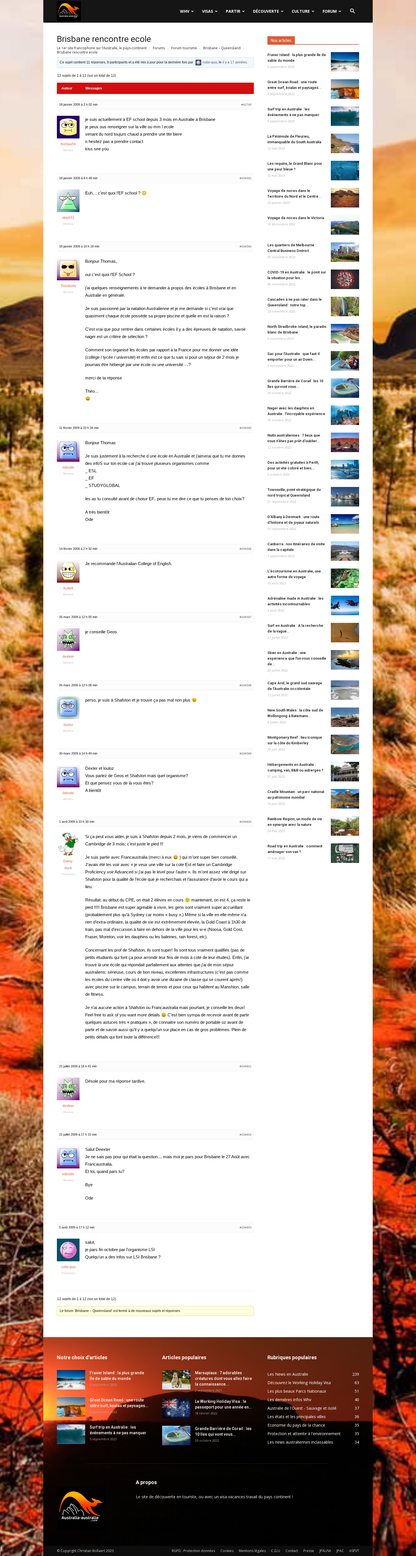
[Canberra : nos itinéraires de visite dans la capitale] (345, 551)
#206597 (246, 617)
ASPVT (354, 1550)
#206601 (246, 1066)
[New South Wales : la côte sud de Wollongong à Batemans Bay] (345, 717)
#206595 (246, 427)
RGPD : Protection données (193, 1550)
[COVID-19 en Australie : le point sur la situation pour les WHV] (345, 279)
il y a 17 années (234, 62)
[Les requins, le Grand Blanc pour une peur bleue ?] (345, 170)
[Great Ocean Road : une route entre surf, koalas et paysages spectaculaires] (345, 89)
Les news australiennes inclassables (300, 1442)
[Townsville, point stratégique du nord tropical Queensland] (345, 496)
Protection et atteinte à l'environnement (304, 1433)
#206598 (246, 685)
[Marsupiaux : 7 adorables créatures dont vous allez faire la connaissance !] (176, 1380)
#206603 (246, 1227)
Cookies (226, 1550)
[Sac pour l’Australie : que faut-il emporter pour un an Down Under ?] (345, 361)
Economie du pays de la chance (296, 1425)
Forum (330, 11)
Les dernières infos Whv (289, 1399)
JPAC (340, 1550)
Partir (233, 11)
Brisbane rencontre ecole (104, 39)
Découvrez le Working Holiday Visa (299, 1382)
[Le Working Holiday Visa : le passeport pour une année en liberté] (176, 1408)
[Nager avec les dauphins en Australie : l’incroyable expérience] (345, 415)
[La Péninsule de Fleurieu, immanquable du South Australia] (345, 143)
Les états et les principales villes (296, 1416)
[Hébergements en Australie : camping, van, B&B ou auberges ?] (345, 771)
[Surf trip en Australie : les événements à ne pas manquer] (345, 116)
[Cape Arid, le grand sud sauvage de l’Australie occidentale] (345, 690)
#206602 (246, 1134)
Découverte (266, 11)
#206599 (246, 753)
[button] (352, 11)
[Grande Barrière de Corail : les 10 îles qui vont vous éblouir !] (345, 388)
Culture (301, 11)
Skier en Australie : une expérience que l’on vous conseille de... (296, 658)
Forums (159, 48)
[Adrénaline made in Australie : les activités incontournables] (345, 605)
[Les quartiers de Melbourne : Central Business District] (345, 252)
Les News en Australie (287, 1374)
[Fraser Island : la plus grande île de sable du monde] (345, 62)
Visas (207, 11)
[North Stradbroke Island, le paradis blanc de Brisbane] (345, 333)
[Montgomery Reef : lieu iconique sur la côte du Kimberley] (345, 744)
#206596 (246, 548)
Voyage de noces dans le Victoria (295, 218)
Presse (308, 1550)
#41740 (246, 104)
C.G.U (275, 1550)
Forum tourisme (184, 48)
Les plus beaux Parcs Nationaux (296, 1391)
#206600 (246, 821)
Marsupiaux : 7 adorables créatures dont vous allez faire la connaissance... (223, 1378)
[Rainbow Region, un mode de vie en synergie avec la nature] (345, 826)
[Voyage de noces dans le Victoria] (345, 225)
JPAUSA (325, 1550)
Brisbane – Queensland (222, 48)
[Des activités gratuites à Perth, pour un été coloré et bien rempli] (345, 469)
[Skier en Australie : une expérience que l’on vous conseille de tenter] (345, 660)
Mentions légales (252, 1550)
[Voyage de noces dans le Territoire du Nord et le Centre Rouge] (345, 198)
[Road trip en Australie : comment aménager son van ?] (345, 853)
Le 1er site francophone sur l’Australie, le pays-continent (102, 48)
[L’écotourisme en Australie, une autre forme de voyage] (345, 578)
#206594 (246, 246)
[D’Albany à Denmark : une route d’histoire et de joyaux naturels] (345, 524)
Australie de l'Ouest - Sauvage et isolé (301, 1408)
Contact (292, 1550)
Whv (184, 11)
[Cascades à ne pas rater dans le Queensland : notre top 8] (345, 306)
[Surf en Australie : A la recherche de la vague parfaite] (345, 632)
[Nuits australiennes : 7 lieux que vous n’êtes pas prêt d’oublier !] (345, 442)
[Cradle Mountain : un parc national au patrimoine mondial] (345, 799)
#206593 (246, 178)
